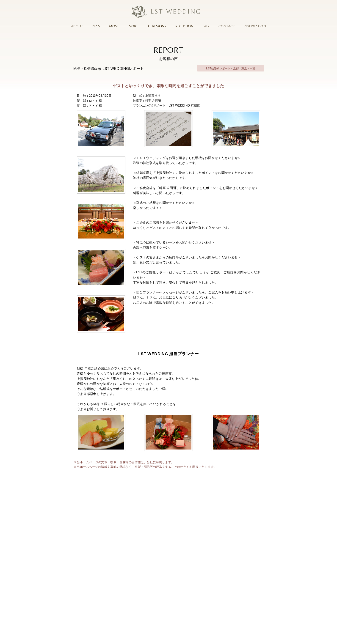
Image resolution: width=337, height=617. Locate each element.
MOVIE (114, 26)
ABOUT (77, 26)
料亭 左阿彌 (153, 100)
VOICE (134, 26)
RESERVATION (255, 26)
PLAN (96, 26)
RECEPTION (184, 26)
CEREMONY (157, 26)
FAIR (206, 26)
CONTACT (226, 26)
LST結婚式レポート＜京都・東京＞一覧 (230, 68)
